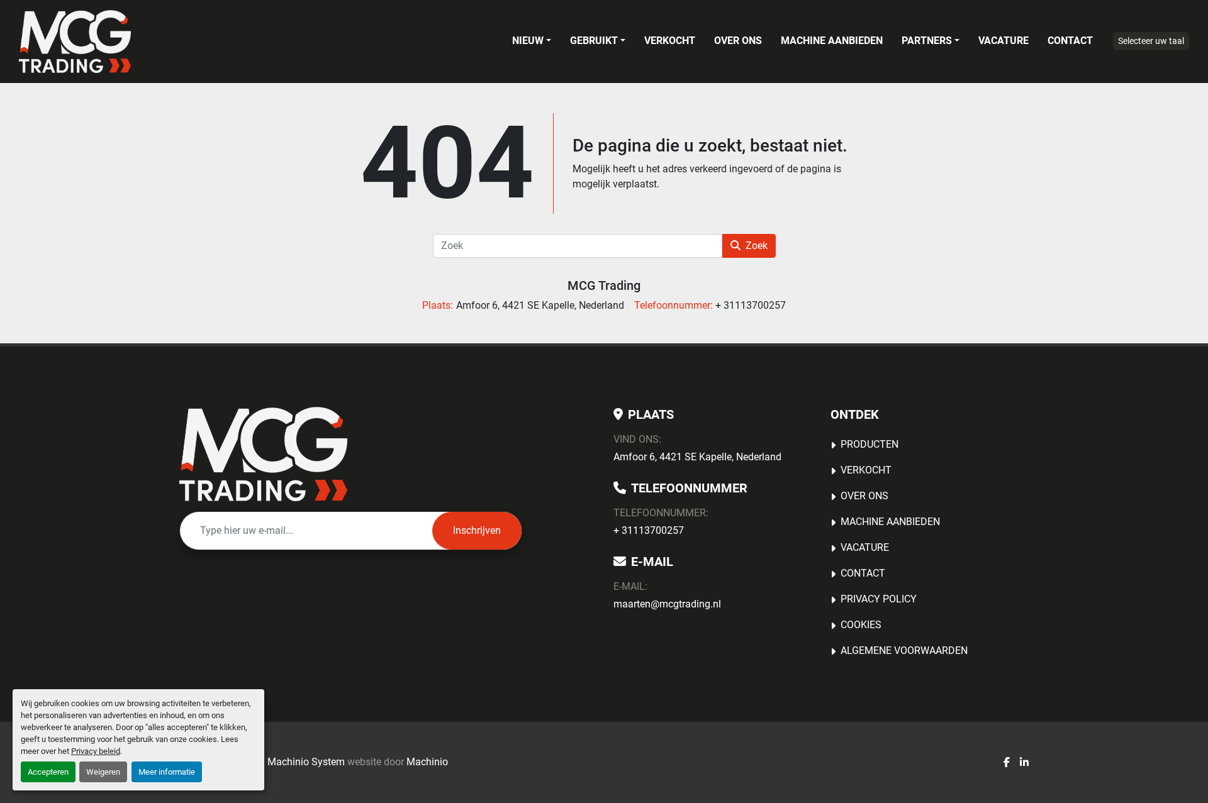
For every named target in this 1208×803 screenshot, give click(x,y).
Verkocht (669, 41)
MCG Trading (604, 285)
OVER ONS (738, 41)
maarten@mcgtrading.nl (667, 604)
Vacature (1003, 41)
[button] (531, 40)
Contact (1070, 41)
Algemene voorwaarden (904, 650)
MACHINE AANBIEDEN (832, 41)
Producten (869, 444)
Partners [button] (927, 41)
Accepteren (48, 772)
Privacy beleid (95, 751)
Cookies (861, 625)
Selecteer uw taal (1151, 41)
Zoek (757, 246)
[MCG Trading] (263, 454)
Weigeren (103, 772)
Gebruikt (594, 41)
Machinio (427, 762)
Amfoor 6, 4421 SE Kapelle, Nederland (697, 457)
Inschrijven (477, 530)
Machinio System (306, 762)
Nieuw (528, 41)
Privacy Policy (879, 599)
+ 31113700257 (648, 530)
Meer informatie (166, 772)
